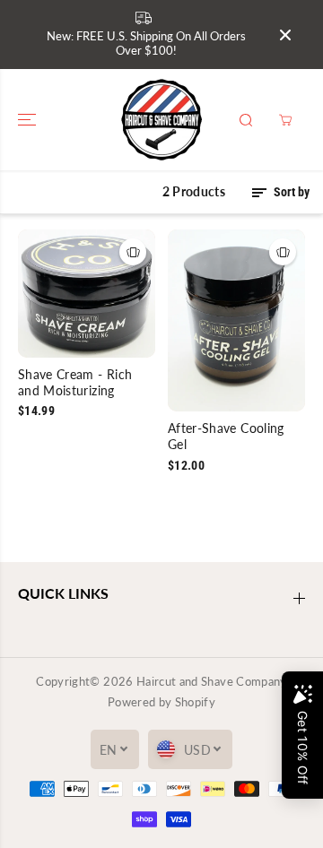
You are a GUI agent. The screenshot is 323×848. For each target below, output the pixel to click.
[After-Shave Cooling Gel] (236, 320)
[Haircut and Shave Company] (161, 119)
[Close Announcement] (285, 35)
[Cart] (285, 120)
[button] (28, 119)
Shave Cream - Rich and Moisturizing (75, 382)
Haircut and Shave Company (211, 681)
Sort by (290, 192)
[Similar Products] (133, 252)
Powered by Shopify (161, 702)
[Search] (246, 120)
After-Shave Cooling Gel (226, 436)
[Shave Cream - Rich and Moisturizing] (86, 293)
